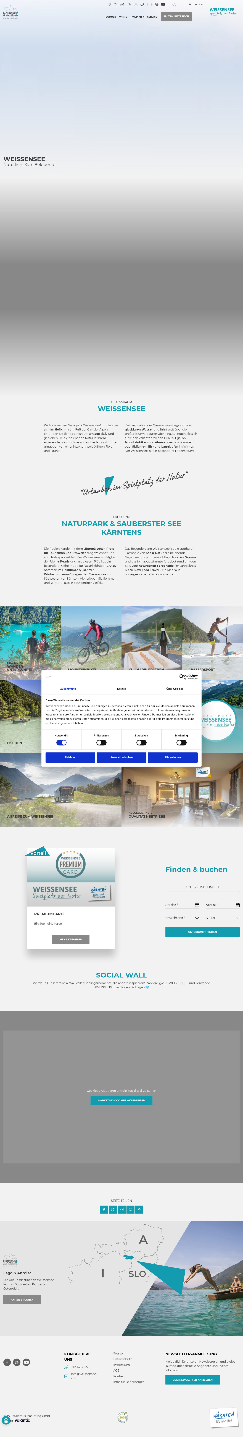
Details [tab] (121, 688)
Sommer (111, 16)
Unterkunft (176, 16)
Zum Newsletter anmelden (193, 1379)
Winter (123, 16)
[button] (104, 1210)
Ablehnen (70, 757)
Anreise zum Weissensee (30, 816)
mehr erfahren (204, 284)
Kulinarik (138, 16)
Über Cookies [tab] (174, 688)
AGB (116, 1370)
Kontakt (119, 1376)
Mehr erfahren (71, 939)
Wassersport (202, 670)
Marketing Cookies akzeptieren (121, 1100)
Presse (118, 1353)
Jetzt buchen (203, 360)
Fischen (14, 743)
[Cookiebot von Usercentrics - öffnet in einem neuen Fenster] (182, 677)
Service (152, 16)
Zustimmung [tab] (68, 688)
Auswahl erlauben (121, 757)
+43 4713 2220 (80, 1367)
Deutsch (193, 4)
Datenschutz (122, 1359)
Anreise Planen (22, 1299)
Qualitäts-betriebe (147, 816)
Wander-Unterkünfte (19, 668)
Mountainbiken (82, 670)
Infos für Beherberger (128, 1382)
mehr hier (42, 282)
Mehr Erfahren (38, 365)
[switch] (101, 743)
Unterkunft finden (202, 932)
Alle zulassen (172, 757)
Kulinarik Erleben (146, 670)
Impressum (121, 1365)
